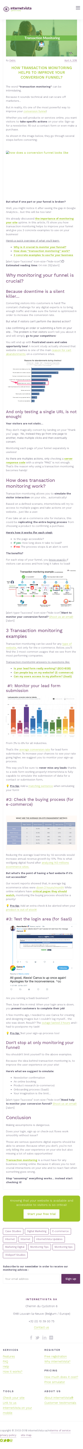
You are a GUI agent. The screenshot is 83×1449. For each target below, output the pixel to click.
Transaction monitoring (21, 1160)
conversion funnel (35, 111)
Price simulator (54, 1382)
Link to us (9, 1403)
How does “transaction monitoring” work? (42, 250)
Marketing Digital (15, 1246)
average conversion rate (34, 749)
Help (6, 1366)
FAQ (5, 1361)
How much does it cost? (61, 1377)
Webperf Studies (15, 1254)
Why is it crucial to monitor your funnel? (40, 247)
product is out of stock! (21, 909)
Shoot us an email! (61, 616)
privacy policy (8, 1435)
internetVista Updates (49, 1239)
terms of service (61, 1430)
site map (26, 1435)
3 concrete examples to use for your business (43, 255)
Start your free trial (41, 1214)
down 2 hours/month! (50, 887)
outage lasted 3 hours (56, 1022)
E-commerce (60, 1231)
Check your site (14, 1398)
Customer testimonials (60, 1403)
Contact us (41, 1327)
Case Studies (13, 1231)
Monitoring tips (64, 1246)
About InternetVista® (58, 1398)
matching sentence (40, 785)
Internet (10, 1239)
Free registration (55, 1356)
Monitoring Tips (39, 1246)
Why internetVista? (57, 1361)
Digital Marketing (36, 1231)
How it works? (12, 1371)
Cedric (12, 60)
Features (9, 1356)
